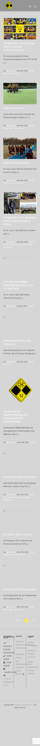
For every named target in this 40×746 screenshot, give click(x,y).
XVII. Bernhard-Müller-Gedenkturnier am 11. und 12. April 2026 (18, 285)
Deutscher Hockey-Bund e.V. (32, 654)
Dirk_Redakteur (11, 442)
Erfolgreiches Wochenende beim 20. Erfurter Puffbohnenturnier (18, 46)
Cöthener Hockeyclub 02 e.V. (8, 682)
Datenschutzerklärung (20, 645)
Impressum (20, 641)
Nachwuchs (17, 73)
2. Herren (6, 244)
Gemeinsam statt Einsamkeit (19, 477)
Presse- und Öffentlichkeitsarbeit (20, 661)
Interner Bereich (20, 672)
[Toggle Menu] (35, 6)
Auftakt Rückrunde (14, 108)
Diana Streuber (11, 71)
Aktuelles (32, 71)
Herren (30, 244)
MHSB (30, 662)
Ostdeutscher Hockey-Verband (33, 670)
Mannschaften (7, 73)
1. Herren (32, 242)
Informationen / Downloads (20, 651)
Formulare (20, 667)
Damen (5, 128)
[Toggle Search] (30, 6)
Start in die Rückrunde (16, 162)
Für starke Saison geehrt (17, 534)
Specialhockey (8, 500)
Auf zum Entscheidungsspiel (19, 589)
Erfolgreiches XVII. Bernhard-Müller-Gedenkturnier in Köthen (20, 221)
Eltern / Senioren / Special (11, 497)
